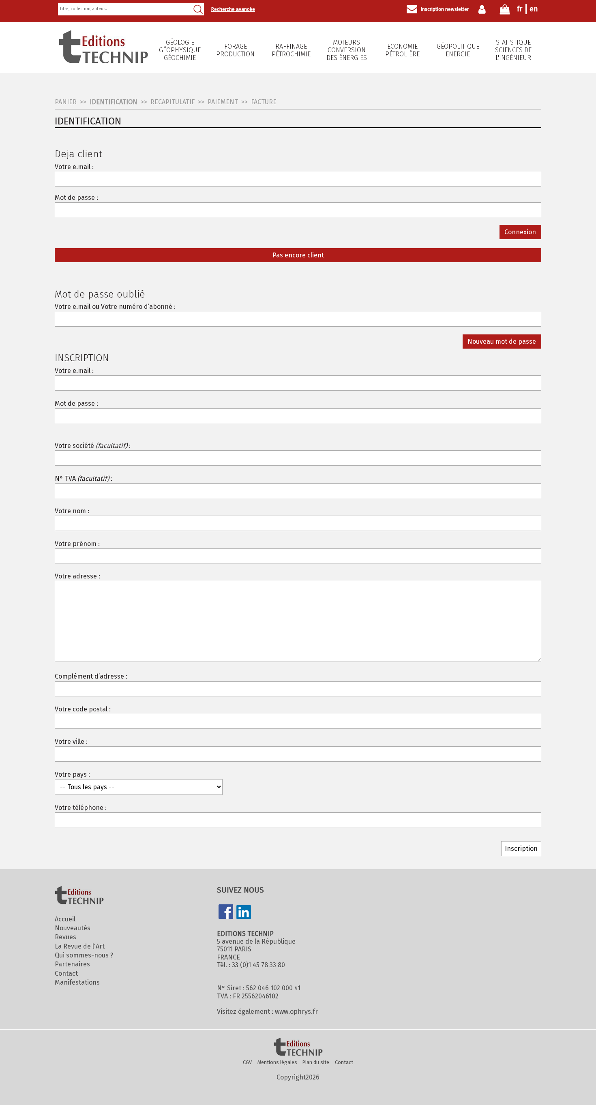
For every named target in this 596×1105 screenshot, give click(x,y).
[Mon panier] (504, 11)
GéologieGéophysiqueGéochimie (180, 50)
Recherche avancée (233, 9)
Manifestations (77, 982)
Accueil (65, 919)
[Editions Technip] (298, 1047)
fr (519, 8)
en (534, 8)
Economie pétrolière (402, 50)
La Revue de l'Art (80, 946)
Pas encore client (298, 255)
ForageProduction (235, 50)
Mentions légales (277, 1062)
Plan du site (315, 1062)
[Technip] (103, 61)
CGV (247, 1062)
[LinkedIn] (243, 913)
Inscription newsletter (445, 9)
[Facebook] (226, 912)
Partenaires (72, 964)
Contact (66, 973)
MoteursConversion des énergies (346, 50)
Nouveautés (72, 928)
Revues (65, 937)
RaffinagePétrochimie (291, 50)
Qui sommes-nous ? (84, 955)
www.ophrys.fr (296, 1011)
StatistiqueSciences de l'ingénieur (513, 50)
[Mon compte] (484, 9)
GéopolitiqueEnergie (458, 50)
